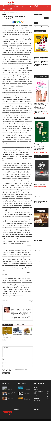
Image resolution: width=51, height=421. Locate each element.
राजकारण (8, 6)
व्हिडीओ (10, 9)
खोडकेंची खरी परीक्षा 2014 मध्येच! (27, 302)
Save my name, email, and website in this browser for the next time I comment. (16, 369)
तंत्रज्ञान (17, 6)
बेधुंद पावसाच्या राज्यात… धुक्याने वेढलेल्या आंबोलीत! (12, 387)
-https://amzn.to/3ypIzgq (40, 151)
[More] (22, 22)
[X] (15, 22)
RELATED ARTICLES (7, 325)
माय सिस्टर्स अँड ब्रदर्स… (27, 392)
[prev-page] (3, 339)
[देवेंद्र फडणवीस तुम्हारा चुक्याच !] (4, 393)
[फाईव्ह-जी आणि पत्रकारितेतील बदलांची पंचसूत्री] (20, 388)
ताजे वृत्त (13, 6)
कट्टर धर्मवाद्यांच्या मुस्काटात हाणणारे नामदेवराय (27, 398)
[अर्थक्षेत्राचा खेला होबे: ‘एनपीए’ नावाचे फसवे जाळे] (28, 330)
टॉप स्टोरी (5, 9)
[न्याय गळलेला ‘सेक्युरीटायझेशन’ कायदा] (17, 330)
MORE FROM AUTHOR (19, 325)
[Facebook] (13, 22)
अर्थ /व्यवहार (23, 6)
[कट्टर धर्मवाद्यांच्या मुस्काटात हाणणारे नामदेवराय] (20, 398)
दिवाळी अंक (30, 6)
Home (3, 12)
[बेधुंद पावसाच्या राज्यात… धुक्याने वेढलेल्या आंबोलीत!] (4, 388)
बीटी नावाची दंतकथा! (11, 397)
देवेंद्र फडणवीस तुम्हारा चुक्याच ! (12, 392)
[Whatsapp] (17, 22)
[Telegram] (20, 22)
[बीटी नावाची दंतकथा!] (4, 398)
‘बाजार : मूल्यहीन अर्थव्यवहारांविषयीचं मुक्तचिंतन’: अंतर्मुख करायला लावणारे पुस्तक (6, 336)
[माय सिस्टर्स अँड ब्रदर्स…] (20, 393)
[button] (47, 6)
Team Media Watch (7, 18)
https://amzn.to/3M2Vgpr (40, 186)
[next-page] (5, 339)
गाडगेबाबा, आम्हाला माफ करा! (7, 302)
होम (4, 6)
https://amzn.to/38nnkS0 (41, 114)
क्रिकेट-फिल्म (37, 6)
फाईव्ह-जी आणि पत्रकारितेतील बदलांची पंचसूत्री (28, 387)
